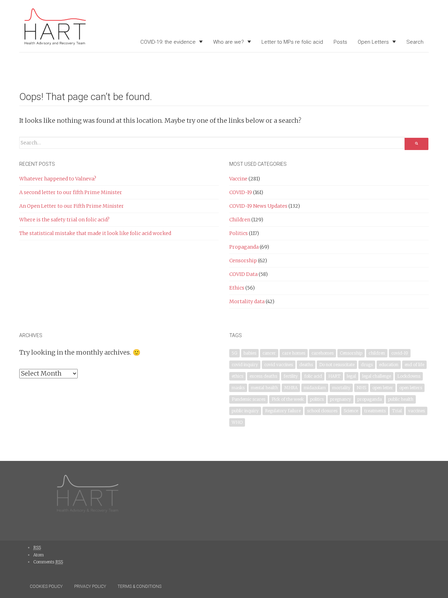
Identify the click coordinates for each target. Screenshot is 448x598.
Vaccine (238, 179)
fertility (291, 376)
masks (238, 387)
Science (351, 410)
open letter (382, 387)
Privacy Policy (90, 586)
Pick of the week (288, 399)
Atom (38, 554)
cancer (269, 353)
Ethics (236, 288)
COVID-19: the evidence (168, 42)
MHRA (291, 387)
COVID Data (243, 274)
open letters (410, 387)
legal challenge (376, 376)
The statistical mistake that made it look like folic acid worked (95, 233)
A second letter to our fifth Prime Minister (70, 192)
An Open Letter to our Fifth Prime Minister (71, 206)
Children (239, 219)
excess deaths (263, 376)
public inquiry (245, 410)
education (388, 364)
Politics (238, 233)
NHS (361, 387)
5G (234, 353)
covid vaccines (278, 364)
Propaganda (244, 247)
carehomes (323, 353)
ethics (237, 376)
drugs (367, 364)
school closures (322, 410)
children (377, 353)
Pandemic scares (248, 399)
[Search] (416, 144)
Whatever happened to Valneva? (57, 179)
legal (351, 376)
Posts (340, 42)
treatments (375, 410)
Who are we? (228, 42)
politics (317, 399)
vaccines (416, 410)
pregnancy (340, 399)
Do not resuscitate (337, 364)
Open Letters (373, 42)
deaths (306, 364)
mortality (341, 387)
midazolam (315, 387)
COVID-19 (240, 192)
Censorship (243, 260)
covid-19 (399, 353)
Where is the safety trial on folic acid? (64, 219)
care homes (293, 353)
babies (250, 353)
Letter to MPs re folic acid (292, 42)
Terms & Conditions (139, 586)
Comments (48, 561)
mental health (264, 387)
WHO (237, 422)
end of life (414, 364)
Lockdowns (408, 376)
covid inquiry (245, 364)
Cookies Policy (46, 586)
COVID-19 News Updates (258, 206)
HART (334, 376)
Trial (397, 410)
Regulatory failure (283, 410)
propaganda (369, 399)
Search (415, 42)
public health (400, 399)
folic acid (313, 376)
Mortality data (247, 301)
